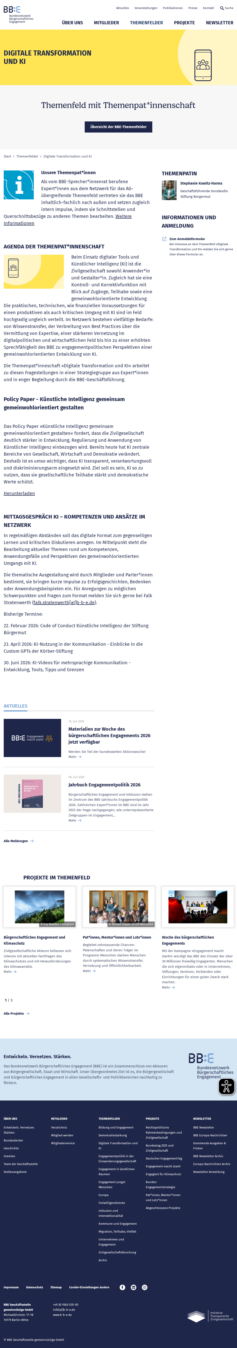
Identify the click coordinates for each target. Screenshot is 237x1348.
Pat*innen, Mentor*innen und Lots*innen (117, 937)
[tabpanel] (39, 940)
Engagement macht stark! (163, 1166)
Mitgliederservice (63, 1143)
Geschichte (11, 1148)
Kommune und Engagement (118, 1223)
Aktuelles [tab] (15, 706)
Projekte (184, 22)
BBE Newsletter (203, 1127)
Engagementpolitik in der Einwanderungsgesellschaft (117, 1158)
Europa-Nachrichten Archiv (211, 1164)
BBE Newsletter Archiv (208, 1156)
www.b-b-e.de (62, 1315)
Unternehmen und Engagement (111, 1242)
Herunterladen (19, 493)
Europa (104, 1195)
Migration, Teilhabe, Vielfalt (117, 1231)
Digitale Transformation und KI (118, 1145)
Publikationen (173, 8)
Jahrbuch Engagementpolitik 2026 (104, 785)
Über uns (72, 22)
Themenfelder (146, 22)
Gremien (9, 1156)
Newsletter (219, 22)
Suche (229, 8)
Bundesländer (13, 1140)
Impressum (11, 1287)
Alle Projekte (14, 1013)
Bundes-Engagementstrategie (160, 1184)
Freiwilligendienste (112, 1203)
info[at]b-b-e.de (64, 1309)
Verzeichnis (59, 1127)
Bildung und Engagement (116, 1127)
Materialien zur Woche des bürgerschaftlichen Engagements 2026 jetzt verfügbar (109, 735)
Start (7, 156)
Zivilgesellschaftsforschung (117, 1252)
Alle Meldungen (16, 841)
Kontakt (208, 8)
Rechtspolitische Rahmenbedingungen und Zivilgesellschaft (164, 1132)
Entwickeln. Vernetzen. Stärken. (19, 1130)
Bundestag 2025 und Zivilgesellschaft (160, 1148)
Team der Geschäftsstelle (21, 1164)
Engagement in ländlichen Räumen (117, 1171)
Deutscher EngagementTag (164, 1158)
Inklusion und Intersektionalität (111, 1213)
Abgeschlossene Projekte (163, 1208)
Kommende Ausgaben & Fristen (209, 1145)
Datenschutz (34, 1287)
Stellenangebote (15, 1172)
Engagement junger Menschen (112, 1184)
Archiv (103, 1260)
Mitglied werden (62, 1135)
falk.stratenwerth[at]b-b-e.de (64, 602)
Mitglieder (106, 22)
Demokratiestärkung (113, 1135)
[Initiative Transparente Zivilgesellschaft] (210, 1316)
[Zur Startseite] (18, 14)
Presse (192, 8)
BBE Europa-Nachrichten (210, 1135)
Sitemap (56, 1287)
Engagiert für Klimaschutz (163, 1174)
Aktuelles (122, 8)
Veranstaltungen (145, 8)
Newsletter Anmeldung (209, 1172)
